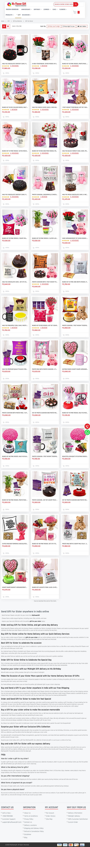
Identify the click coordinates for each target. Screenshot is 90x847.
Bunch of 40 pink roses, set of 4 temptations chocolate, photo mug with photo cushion (45, 544)
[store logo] (16, 4)
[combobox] (65, 4)
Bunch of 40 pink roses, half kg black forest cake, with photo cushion (15, 456)
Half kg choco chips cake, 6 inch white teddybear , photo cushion (45, 107)
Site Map (49, 819)
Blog (25, 837)
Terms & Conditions (31, 816)
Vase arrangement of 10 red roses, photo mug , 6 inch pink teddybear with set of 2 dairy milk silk (75, 238)
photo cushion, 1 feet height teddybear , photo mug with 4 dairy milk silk (45, 456)
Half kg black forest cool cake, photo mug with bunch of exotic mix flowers (75, 151)
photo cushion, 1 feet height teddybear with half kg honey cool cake (75, 325)
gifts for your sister (32, 637)
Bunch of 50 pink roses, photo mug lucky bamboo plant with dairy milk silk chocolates (15, 500)
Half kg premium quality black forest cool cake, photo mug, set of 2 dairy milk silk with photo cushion (15, 369)
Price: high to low (69, 26)
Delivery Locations (30, 825)
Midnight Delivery (74, 816)
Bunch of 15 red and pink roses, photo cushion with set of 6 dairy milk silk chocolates (45, 151)
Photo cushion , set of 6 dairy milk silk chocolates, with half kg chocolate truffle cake (45, 500)
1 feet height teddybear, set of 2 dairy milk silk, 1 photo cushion (75, 107)
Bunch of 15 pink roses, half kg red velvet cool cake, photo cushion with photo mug (75, 413)
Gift (9, 21)
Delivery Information (75, 813)
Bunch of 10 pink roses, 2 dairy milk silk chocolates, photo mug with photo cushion (15, 238)
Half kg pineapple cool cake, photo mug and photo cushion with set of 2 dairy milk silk (15, 325)
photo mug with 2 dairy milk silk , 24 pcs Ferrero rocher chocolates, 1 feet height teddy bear (75, 544)
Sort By (43, 26)
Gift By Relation (17, 21)
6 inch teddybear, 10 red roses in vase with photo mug (45, 64)
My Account (50, 813)
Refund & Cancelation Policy (34, 831)
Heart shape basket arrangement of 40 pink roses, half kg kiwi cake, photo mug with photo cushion (15, 587)
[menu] (37, 12)
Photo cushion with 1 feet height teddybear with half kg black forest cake (45, 282)
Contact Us (28, 822)
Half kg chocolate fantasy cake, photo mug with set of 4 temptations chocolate (15, 195)
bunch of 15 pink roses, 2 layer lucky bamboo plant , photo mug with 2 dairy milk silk (45, 238)
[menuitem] (12, 9)
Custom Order (73, 822)
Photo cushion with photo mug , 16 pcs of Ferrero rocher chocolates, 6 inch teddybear (15, 413)
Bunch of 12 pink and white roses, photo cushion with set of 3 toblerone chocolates (75, 282)
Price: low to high (54, 26)
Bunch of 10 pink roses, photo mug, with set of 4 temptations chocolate (75, 64)
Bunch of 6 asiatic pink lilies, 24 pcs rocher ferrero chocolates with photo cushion (45, 587)
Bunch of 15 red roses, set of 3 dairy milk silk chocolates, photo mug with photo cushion (45, 325)
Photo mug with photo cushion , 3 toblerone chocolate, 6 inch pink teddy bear (45, 369)
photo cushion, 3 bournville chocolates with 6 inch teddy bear (45, 195)
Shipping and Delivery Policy (33, 828)
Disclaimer (27, 834)
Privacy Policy (28, 819)
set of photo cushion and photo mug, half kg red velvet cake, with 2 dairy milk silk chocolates (75, 500)
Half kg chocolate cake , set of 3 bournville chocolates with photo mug (15, 282)
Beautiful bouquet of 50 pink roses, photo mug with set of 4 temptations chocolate (75, 456)
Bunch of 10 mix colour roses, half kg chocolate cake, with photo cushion (15, 107)
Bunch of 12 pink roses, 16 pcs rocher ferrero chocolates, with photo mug (15, 151)
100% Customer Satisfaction (78, 819)
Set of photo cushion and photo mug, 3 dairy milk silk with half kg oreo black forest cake (45, 413)
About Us (27, 813)
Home (2, 21)
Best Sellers (82, 26)
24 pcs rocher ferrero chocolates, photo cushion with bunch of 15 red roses (15, 544)
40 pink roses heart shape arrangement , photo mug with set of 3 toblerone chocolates (75, 369)
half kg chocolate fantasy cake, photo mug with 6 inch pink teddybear (15, 64)
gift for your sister (35, 621)
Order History (50, 816)
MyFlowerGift (36, 615)
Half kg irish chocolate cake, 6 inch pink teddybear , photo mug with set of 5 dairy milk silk (75, 195)
